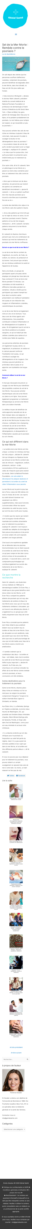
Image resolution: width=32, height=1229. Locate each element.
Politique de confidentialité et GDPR (16, 1187)
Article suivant (16, 1053)
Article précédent (16, 1047)
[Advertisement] (16, 1155)
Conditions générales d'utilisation (14, 1190)
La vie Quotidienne (8, 54)
